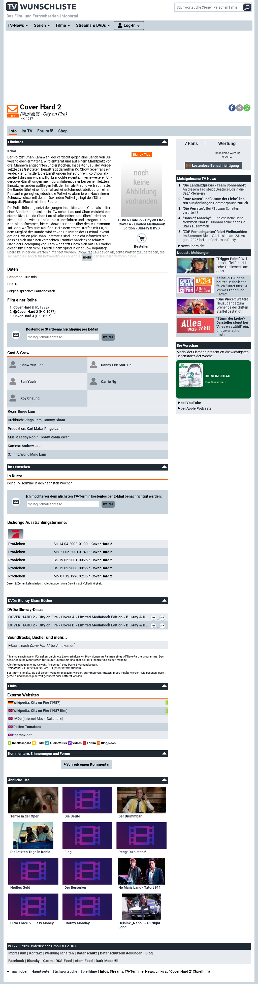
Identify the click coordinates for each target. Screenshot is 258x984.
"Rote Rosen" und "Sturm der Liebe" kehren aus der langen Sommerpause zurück (215, 201)
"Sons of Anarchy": (214, 222)
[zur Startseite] (41, 5)
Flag (68, 852)
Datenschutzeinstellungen (121, 953)
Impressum (17, 953)
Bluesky (33, 961)
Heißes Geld (20, 887)
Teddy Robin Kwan (55, 437)
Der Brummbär (130, 816)
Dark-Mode (105, 961)
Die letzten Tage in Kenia (30, 852)
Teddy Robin (29, 437)
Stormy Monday (77, 923)
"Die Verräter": (211, 210)
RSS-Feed (64, 961)
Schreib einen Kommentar (88, 764)
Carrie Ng (108, 382)
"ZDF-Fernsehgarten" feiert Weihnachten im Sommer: (215, 236)
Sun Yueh (28, 382)
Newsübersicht (193, 246)
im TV (27, 131)
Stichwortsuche (64, 971)
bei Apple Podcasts (196, 408)
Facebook (16, 961)
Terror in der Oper (24, 816)
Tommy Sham (54, 420)
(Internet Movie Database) (38, 719)
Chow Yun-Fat (31, 365)
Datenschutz (87, 953)
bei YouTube (191, 403)
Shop (63, 131)
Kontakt (35, 953)
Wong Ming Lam (33, 454)
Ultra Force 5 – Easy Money (32, 923)
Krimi (11, 151)
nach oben (20, 971)
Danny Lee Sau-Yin (116, 365)
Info (13, 131)
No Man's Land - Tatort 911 (139, 887)
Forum (44, 131)
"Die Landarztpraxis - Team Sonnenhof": (214, 189)
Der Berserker (75, 887)
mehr (87, 257)
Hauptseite (40, 971)
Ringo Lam (26, 411)
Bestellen (141, 246)
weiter (108, 337)
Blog (149, 953)
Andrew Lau (31, 446)
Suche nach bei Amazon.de (42, 646)
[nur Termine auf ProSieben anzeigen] (15, 534)
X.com (48, 961)
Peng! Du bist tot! (132, 852)
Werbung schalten (59, 953)
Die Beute (72, 816)
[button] (232, 107)
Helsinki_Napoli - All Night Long (139, 925)
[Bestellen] (142, 238)
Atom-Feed (84, 961)
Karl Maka (35, 429)
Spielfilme (88, 971)
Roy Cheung (30, 398)
